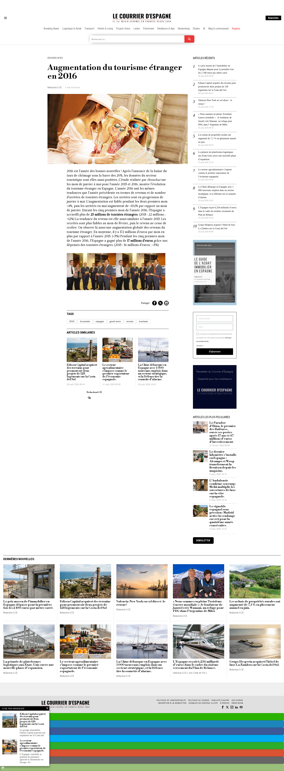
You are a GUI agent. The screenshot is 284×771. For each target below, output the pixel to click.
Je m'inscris (176, 413)
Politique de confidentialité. (161, 426)
